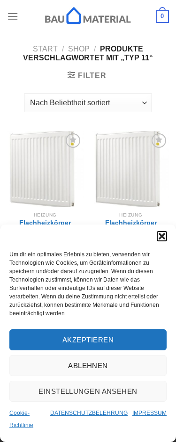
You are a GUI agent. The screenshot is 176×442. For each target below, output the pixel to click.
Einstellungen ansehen (87, 391)
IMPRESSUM (149, 413)
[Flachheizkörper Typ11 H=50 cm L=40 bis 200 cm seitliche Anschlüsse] (130, 169)
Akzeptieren (88, 340)
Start (45, 49)
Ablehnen (88, 366)
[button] (162, 236)
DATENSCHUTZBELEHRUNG (89, 413)
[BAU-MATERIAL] (88, 16)
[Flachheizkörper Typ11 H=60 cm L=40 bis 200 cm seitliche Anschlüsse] (45, 169)
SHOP (79, 49)
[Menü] (12, 16)
